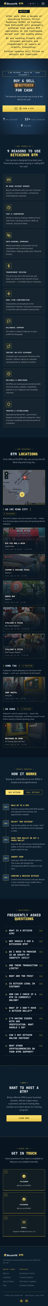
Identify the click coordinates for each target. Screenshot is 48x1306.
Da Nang (10, 709)
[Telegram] (21, 1301)
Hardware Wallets (27, 1285)
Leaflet (29, 503)
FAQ (4, 1285)
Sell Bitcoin (32, 792)
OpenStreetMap (40, 503)
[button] (26, 477)
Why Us (6, 1273)
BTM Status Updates (28, 1281)
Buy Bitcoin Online (27, 1273)
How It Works (8, 1281)
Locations (7, 1277)
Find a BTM (28, 108)
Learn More (24, 1118)
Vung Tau (10, 666)
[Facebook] (26, 1301)
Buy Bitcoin (14, 792)
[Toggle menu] (43, 3)
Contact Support (26, 1277)
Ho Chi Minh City (16, 509)
